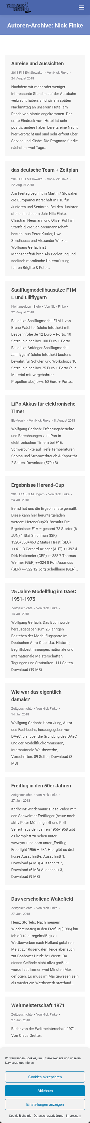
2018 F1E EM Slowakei (27, 72)
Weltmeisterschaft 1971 (38, 1005)
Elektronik (18, 420)
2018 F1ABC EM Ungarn (27, 494)
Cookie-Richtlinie (20, 1116)
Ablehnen (45, 1091)
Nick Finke (69, 25)
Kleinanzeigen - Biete (26, 306)
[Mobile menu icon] (81, 7)
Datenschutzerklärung (49, 1116)
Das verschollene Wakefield (42, 899)
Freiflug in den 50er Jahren (41, 786)
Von (57, 72)
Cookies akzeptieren (45, 1077)
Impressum (73, 1116)
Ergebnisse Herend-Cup (37, 485)
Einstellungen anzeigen (45, 1104)
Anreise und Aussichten (37, 63)
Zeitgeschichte (21, 608)
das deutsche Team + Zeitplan (44, 170)
